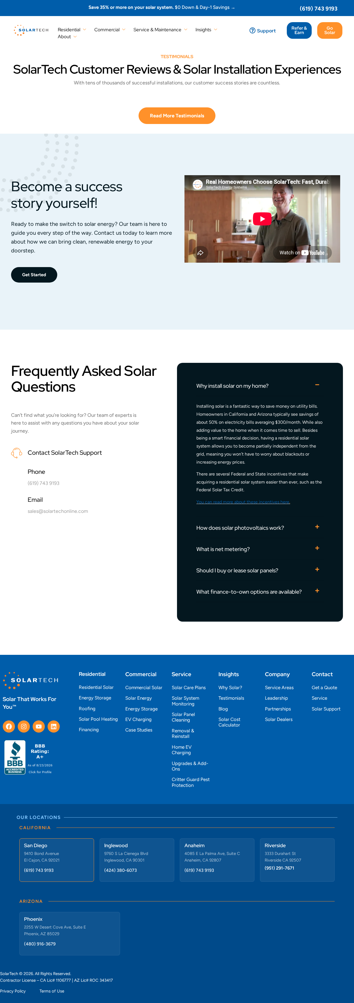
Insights (203, 30)
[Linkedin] (54, 726)
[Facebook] (9, 726)
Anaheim (194, 845)
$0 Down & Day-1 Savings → (161, 7)
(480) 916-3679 (40, 944)
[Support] (252, 30)
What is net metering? (223, 549)
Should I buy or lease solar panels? (237, 570)
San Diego (35, 845)
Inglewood (116, 845)
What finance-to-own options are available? (249, 591)
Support (266, 31)
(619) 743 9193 (318, 8)
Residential (69, 30)
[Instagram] (24, 726)
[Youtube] (39, 726)
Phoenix (33, 919)
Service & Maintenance (157, 30)
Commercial (106, 30)
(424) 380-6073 (120, 870)
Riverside (275, 845)
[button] (260, 385)
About (64, 36)
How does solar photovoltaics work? (240, 527)
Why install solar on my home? (232, 385)
